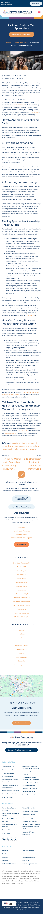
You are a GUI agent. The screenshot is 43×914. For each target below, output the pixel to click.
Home (8, 43)
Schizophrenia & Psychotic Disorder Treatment (30, 784)
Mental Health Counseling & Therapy (10, 814)
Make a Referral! (6, 5)
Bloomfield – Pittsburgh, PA (21, 563)
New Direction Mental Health (15, 76)
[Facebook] (4, 839)
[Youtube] (11, 839)
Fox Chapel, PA (21, 567)
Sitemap (25, 905)
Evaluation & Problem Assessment (28, 833)
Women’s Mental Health (29, 808)
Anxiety (22, 78)
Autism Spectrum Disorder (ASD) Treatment (10, 786)
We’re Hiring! (5, 2)
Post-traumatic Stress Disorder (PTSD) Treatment (30, 778)
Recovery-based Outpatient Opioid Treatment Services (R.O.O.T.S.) (31, 827)
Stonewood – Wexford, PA (21, 613)
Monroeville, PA (21, 590)
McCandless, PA (21, 574)
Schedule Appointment (21, 665)
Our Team (21, 634)
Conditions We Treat (8, 766)
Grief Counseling (7, 797)
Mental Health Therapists (21, 531)
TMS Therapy (6, 833)
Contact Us (21, 661)
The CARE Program (21, 649)
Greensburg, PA (21, 571)
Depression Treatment (9, 794)
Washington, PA (21, 609)
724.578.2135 (34, 112)
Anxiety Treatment (8, 776)
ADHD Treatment (7, 770)
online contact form (11, 433)
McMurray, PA (21, 578)
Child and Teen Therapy (29, 821)
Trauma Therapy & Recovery (31, 795)
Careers (21, 653)
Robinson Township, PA (21, 594)
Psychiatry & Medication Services (9, 825)
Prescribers (21, 528)
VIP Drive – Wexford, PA (21, 617)
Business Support (22, 534)
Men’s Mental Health (28, 814)
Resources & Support (21, 657)
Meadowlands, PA (21, 582)
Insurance (21, 642)
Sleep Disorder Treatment (30, 788)
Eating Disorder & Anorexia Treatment (10, 781)
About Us (21, 630)
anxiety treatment (19, 105)
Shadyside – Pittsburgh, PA (21, 597)
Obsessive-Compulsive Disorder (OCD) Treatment (30, 767)
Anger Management (8, 773)
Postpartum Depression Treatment (29, 773)
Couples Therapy (27, 818)
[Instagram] (7, 839)
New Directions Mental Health (19, 902)
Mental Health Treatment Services (9, 809)
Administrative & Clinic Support (21, 538)
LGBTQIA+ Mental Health (30, 811)
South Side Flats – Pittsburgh (21, 605)
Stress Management (28, 791)
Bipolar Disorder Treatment (10, 790)
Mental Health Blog (21, 43)
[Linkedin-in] (15, 839)
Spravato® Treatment (8, 830)
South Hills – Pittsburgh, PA (21, 601)
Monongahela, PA (21, 586)
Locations (21, 638)
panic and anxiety (28, 449)
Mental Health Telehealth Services (9, 820)
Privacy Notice (15, 907)
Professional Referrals (21, 645)
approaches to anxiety (24, 446)
